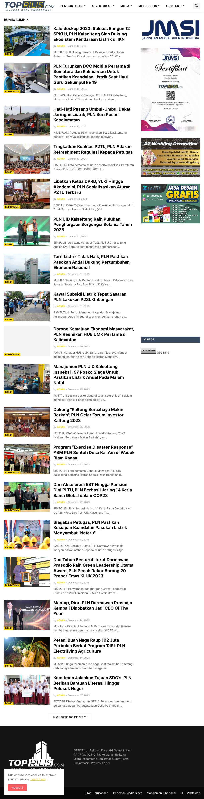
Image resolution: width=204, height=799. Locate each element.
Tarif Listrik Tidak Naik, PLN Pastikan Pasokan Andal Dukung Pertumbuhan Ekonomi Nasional (91, 262)
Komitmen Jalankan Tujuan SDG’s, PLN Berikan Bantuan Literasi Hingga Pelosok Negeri (92, 683)
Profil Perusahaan (96, 793)
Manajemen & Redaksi (161, 793)
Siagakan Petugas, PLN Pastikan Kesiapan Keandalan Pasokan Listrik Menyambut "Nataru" (90, 528)
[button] (196, 6)
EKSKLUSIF (173, 6)
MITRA (124, 6)
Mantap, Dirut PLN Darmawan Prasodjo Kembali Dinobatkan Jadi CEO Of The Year (92, 608)
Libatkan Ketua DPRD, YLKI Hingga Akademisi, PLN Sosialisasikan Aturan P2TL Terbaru (92, 187)
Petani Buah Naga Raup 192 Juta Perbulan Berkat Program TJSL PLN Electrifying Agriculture (89, 646)
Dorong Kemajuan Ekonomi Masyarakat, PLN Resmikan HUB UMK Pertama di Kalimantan (93, 334)
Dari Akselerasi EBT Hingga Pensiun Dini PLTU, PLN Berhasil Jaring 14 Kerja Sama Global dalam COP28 (92, 490)
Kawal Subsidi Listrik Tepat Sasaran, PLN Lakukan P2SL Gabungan (90, 297)
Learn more (38, 779)
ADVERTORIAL (101, 6)
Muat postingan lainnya (68, 716)
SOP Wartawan (190, 793)
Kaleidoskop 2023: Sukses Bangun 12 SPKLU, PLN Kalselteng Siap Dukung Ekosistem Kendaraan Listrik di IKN (91, 34)
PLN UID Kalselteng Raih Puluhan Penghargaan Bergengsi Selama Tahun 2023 (92, 224)
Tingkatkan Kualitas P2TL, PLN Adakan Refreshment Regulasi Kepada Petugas (93, 149)
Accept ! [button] (17, 787)
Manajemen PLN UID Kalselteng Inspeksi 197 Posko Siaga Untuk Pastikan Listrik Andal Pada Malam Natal (88, 374)
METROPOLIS (147, 6)
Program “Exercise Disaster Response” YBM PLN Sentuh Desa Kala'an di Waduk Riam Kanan (94, 453)
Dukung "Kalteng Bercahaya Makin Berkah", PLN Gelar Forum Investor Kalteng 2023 (88, 415)
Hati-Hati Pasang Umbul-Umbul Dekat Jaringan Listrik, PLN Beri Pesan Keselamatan (91, 115)
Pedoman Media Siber (127, 793)
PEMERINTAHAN (71, 6)
